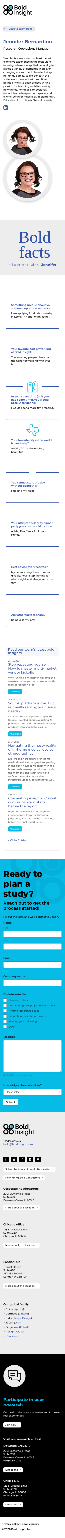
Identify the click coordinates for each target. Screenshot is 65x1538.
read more (15, 691)
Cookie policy (30, 1524)
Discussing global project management (32, 1005)
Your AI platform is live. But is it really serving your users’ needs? (32, 707)
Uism (18, 1322)
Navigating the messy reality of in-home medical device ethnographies (32, 749)
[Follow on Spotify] (30, 1159)
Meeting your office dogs (23, 1021)
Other (12, 1026)
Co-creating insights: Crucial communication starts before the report (32, 802)
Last (5, 940)
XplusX (18, 1309)
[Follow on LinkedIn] (6, 1159)
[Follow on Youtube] (38, 1159)
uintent (23, 1313)
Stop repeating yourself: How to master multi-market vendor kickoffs (32, 668)
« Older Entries (17, 840)
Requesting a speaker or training (28, 1016)
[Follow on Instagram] (14, 1159)
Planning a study (18, 1000)
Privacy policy (11, 1524)
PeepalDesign (22, 1318)
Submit (10, 1102)
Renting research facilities (24, 1010)
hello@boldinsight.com (18, 1144)
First (5, 927)
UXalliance (12, 1336)
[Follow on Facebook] (22, 1159)
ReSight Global (15, 1331)
